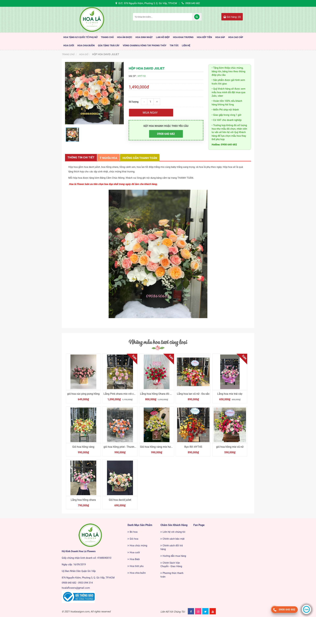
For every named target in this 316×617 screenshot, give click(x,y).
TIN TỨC (174, 45)
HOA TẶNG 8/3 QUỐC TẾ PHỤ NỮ (80, 37)
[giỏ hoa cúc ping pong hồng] (83, 372)
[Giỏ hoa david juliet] (120, 478)
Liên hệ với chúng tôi (174, 531)
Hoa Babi (135, 559)
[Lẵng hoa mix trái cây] (229, 372)
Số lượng (134, 101)
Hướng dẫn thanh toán (139, 158)
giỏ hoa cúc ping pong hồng (83, 393)
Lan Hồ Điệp (163, 37)
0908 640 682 (166, 134)
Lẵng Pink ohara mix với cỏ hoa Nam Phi (127, 393)
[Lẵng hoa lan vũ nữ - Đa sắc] (193, 372)
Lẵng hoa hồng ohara (83, 499)
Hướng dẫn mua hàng (174, 555)
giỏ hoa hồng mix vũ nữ (230, 446)
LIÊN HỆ (186, 45)
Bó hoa (133, 531)
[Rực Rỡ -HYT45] (193, 425)
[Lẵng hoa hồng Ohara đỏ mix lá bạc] (156, 372)
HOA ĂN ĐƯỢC (124, 37)
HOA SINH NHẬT (144, 37)
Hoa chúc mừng (138, 545)
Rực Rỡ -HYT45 (193, 446)
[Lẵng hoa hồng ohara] (83, 478)
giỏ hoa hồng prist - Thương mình (123, 446)
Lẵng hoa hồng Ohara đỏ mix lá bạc (161, 393)
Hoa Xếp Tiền (204, 37)
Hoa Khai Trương (183, 37)
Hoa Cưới (68, 45)
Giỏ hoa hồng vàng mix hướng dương (162, 446)
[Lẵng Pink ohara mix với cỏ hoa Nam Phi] (120, 372)
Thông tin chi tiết (80, 157)
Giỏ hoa (134, 538)
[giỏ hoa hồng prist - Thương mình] (120, 425)
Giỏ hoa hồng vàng (83, 446)
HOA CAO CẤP (235, 37)
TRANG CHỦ (107, 37)
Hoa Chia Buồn (86, 45)
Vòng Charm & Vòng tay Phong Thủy (144, 45)
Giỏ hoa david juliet (120, 499)
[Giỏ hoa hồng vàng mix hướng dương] (156, 425)
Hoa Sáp (220, 37)
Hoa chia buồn (138, 572)
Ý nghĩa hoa (108, 158)
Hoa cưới (135, 552)
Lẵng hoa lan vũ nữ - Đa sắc (193, 393)
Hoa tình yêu (137, 566)
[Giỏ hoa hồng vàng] (83, 425)
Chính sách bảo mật (173, 538)
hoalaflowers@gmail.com (76, 587)
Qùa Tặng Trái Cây (108, 45)
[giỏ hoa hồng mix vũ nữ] (229, 425)
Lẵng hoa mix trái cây (229, 393)
